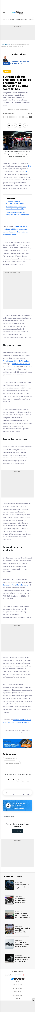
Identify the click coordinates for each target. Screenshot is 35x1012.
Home (2, 44)
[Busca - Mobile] (31, 12)
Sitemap (17, 998)
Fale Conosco (17, 995)
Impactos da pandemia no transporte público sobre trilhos (17, 214)
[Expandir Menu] (4, 12)
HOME (3, 19)
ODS (26, 172)
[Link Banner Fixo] (17, 743)
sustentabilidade (10, 758)
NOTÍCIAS (11, 19)
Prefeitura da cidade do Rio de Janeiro (17, 361)
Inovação (7, 44)
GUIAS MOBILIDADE (21, 19)
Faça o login (17, 831)
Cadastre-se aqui (18, 808)
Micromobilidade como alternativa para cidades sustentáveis (14, 202)
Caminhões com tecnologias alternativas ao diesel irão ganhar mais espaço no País (16, 208)
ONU (29, 166)
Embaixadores (17, 988)
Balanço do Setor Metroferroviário (16, 585)
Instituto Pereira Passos (21, 364)
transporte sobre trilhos (12, 763)
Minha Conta (17, 991)
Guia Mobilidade (17, 985)
